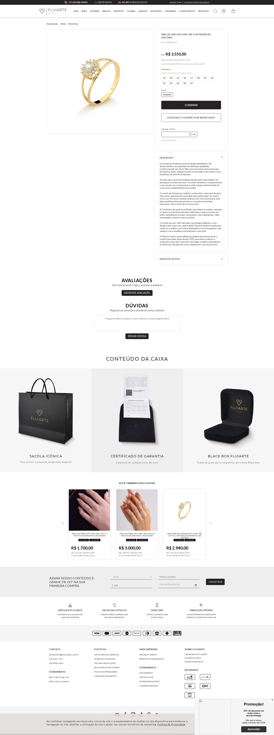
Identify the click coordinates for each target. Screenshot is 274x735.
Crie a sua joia (146, 677)
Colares (131, 11)
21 (164, 83)
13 (164, 77)
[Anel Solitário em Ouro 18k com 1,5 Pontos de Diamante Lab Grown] (89, 510)
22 (171, 83)
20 (212, 77)
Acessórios (156, 11)
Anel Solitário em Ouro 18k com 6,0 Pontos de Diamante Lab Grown (137, 535)
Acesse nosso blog (194, 661)
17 (191, 77)
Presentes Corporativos (151, 659)
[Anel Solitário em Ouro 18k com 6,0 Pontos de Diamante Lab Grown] (137, 510)
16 (184, 77)
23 (178, 83)
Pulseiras (94, 11)
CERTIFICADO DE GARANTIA (106, 654)
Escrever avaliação (137, 292)
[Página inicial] (53, 11)
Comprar (191, 105)
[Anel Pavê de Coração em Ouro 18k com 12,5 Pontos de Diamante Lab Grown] (184, 510)
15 (178, 77)
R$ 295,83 (177, 64)
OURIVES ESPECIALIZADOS (196, 2)
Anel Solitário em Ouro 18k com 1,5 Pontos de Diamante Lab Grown (89, 535)
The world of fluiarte (196, 654)
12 (168, 64)
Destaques (203, 11)
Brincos (106, 11)
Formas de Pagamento (105, 676)
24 (184, 83)
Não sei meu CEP (168, 140)
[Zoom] (100, 82)
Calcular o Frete (168, 129)
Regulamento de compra (106, 667)
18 (198, 77)
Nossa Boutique (193, 658)
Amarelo (167, 94)
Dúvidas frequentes (149, 681)
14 (171, 77)
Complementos (187, 11)
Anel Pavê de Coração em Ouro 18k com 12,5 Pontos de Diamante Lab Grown (184, 536)
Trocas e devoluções (105, 663)
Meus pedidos (146, 673)
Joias (75, 11)
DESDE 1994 (175, 2)
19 (205, 77)
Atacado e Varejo (148, 654)
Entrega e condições (104, 659)
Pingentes (119, 11)
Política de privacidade (105, 672)
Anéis (84, 11)
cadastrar (215, 581)
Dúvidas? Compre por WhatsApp (191, 117)
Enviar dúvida (137, 336)
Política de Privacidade (171, 724)
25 (191, 83)
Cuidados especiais (148, 686)
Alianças (142, 11)
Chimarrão (170, 11)
